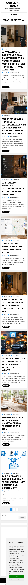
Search (4, 515)
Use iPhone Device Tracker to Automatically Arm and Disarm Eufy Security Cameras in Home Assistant (14, 126)
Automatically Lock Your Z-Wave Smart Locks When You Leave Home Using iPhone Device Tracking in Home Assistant (13, 61)
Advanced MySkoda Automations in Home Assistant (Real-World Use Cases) (14, 364)
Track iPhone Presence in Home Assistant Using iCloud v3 (12, 248)
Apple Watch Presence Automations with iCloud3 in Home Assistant (13, 188)
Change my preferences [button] (17, 579)
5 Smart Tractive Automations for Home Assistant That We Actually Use (12, 305)
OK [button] (17, 576)
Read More (5, 87)
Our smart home (14, 4)
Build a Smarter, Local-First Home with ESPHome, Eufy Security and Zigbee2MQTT (13, 482)
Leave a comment (14, 72)
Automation (15, 49)
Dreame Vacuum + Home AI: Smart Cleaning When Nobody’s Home (12, 423)
